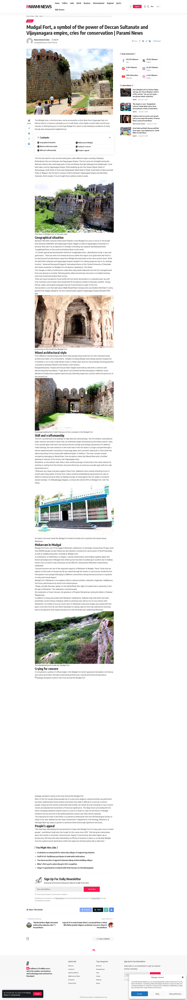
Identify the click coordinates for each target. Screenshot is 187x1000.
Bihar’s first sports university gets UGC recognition (57, 864)
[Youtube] (130, 76)
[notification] (145, 6)
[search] (148, 6)
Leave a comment (104, 939)
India (30, 21)
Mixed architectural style (48, 146)
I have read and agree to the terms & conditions (52, 894)
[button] (183, 977)
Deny (157, 994)
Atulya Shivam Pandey (41, 40)
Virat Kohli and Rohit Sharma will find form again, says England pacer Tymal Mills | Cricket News (146, 130)
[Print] (149, 41)
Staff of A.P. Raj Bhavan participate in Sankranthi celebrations (61, 856)
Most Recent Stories (139, 124)
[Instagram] (151, 68)
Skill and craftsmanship (48, 150)
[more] (130, 6)
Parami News (39, 6)
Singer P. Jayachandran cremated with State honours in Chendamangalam (65, 868)
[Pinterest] (130, 68)
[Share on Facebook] (139, 41)
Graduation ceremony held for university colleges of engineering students (66, 852)
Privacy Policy (96, 898)
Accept (139, 994)
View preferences (175, 994)
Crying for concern (84, 146)
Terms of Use (15, 995)
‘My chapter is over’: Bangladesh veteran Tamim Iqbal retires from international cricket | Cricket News (145, 106)
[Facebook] (130, 60)
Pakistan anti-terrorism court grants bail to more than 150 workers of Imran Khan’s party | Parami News (146, 118)
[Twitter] (151, 60)
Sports (135, 111)
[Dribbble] (151, 76)
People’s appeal (83, 150)
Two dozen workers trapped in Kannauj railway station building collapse (65, 860)
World (134, 99)
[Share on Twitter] (142, 41)
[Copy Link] (146, 41)
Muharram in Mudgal (85, 143)
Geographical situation (47, 142)
